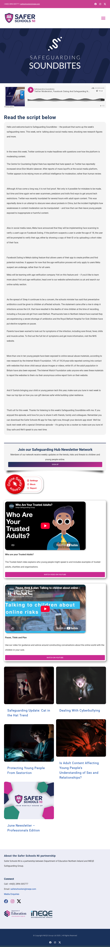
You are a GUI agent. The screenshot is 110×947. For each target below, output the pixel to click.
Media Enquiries (11, 894)
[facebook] (95, 4)
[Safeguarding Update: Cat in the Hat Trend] (29, 685)
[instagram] (100, 4)
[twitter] (105, 4)
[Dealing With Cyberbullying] (81, 685)
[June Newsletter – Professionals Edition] (29, 800)
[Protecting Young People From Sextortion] (29, 743)
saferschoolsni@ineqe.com (30, 4)
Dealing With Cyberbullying (79, 710)
